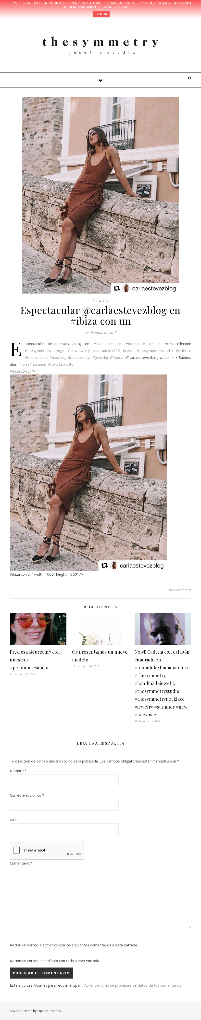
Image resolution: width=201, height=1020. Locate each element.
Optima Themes (49, 1010)
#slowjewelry (78, 350)
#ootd (68, 364)
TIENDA (101, 14)
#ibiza (98, 343)
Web (14, 819)
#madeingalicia (62, 357)
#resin (170, 343)
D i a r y (100, 301)
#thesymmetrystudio (155, 350)
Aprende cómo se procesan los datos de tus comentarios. (133, 985)
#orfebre (183, 350)
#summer (38, 364)
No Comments (179, 589)
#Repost (117, 357)
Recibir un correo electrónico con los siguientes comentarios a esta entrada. (74, 945)
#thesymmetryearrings (44, 350)
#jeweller (101, 357)
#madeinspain (36, 357)
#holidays (83, 357)
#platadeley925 (106, 350)
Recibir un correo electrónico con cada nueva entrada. (55, 960)
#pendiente (135, 343)
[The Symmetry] (100, 44)
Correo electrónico (27, 795)
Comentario (21, 863)
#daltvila (55, 364)
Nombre (18, 770)
